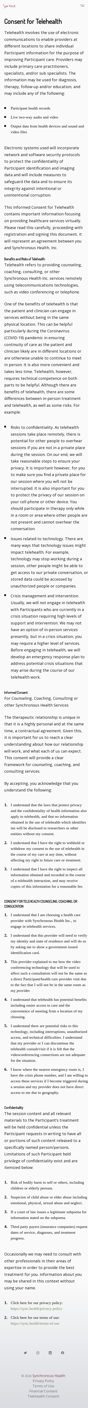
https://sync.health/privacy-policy (36, 1308)
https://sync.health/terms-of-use (35, 1323)
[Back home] (21, 6)
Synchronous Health (48, 1375)
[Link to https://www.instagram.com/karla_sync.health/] (37, 1352)
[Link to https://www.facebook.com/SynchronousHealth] (62, 1352)
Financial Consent (43, 1391)
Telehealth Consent (43, 1396)
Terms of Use (43, 1386)
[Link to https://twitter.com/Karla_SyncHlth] (25, 1352)
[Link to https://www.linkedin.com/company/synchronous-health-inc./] (50, 1352)
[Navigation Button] (81, 6)
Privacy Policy (43, 1380)
